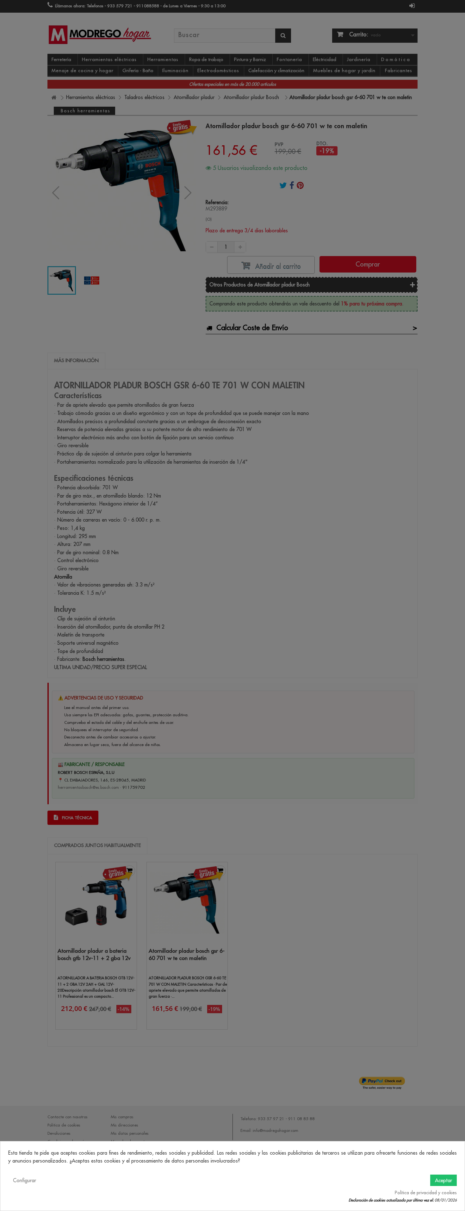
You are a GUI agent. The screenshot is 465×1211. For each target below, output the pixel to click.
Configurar (24, 1180)
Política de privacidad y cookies (426, 1192)
